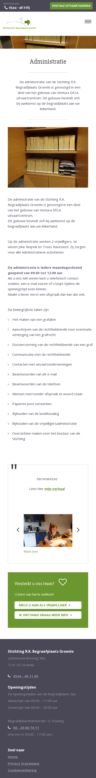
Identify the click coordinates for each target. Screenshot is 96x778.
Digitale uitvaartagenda (71, 6)
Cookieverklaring (22, 770)
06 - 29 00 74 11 (26, 727)
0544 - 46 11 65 (19, 7)
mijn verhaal (54, 488)
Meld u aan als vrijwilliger (43, 605)
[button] (18, 549)
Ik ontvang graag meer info (43, 615)
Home (13, 756)
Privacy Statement (24, 763)
